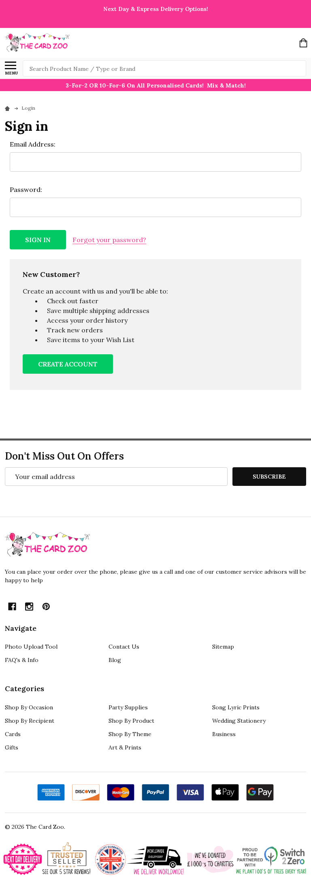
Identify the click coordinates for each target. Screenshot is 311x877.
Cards (13, 734)
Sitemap (223, 646)
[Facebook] (12, 606)
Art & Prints (125, 747)
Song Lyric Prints (236, 707)
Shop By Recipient (29, 720)
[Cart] (303, 43)
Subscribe (269, 476)
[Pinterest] (46, 606)
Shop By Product (131, 720)
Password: (26, 189)
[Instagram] (29, 606)
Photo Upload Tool (31, 646)
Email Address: (32, 144)
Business (224, 734)
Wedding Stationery (239, 720)
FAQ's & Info (21, 660)
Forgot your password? (109, 240)
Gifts (11, 747)
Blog (115, 660)
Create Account (68, 364)
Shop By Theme (130, 734)
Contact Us (124, 646)
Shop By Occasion (29, 707)
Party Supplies (128, 707)
